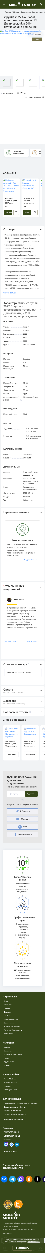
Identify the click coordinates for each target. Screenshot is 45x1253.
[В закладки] (16, 212)
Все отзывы (32, 642)
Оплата (7, 1016)
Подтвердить (22, 1248)
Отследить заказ (10, 1090)
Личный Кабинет (10, 1079)
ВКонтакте (25, 819)
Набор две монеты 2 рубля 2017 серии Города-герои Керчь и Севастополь (11, 201)
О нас (6, 1001)
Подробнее (29, 560)
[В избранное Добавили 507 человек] (22, 93)
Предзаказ (11, 754)
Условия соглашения (12, 1026)
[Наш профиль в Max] (6, 1146)
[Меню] (4, 4)
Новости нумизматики (12, 1111)
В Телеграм (25, 811)
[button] (22, 229)
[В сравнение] (19, 93)
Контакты (8, 1005)
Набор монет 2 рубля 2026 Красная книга (29, 744)
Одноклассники (25, 835)
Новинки (7, 1065)
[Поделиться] (24, 93)
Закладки (7, 1086)
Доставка (7, 1012)
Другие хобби (9, 1062)
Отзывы (7, 1008)
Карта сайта (8, 1034)
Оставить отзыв (11, 642)
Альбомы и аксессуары (13, 1054)
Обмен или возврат (11, 1019)
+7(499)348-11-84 (12, 1136)
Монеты (7, 1047)
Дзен (25, 827)
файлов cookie (34, 1242)
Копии (6, 1058)
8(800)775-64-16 (11, 1132)
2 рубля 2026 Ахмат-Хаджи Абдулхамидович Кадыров (11, 744)
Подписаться (31, 794)
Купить (9, 212)
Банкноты (8, 1051)
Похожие (37, 34)
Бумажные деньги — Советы (15, 1107)
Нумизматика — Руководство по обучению (20, 1103)
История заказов (10, 1082)
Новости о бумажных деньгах (15, 1114)
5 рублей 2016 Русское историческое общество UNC (29, 201)
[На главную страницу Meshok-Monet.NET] (22, 4)
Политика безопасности (13, 1030)
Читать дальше (9, 293)
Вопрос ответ (9, 1023)
